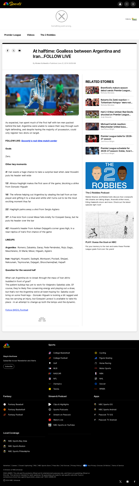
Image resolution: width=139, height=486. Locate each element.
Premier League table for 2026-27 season (116, 137)
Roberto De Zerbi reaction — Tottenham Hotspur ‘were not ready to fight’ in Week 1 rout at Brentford (116, 101)
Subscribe (8, 366)
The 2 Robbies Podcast (98, 192)
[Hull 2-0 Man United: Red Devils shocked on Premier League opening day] (92, 114)
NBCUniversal (18, 470)
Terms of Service (118, 465)
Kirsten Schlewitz (42, 63)
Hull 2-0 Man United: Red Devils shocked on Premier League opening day (117, 113)
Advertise (6, 465)
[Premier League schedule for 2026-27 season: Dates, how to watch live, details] (92, 150)
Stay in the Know (10, 356)
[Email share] (19, 50)
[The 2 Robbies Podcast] (110, 175)
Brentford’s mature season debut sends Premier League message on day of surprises (115, 89)
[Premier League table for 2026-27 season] (92, 138)
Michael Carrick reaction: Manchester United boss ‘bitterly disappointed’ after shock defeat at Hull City (114, 125)
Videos (30, 34)
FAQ (35, 465)
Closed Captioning (25, 465)
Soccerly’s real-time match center (39, 140)
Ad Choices (65, 465)
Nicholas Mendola (107, 93)
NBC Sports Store (44, 465)
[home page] (12, 4)
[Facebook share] (7, 50)
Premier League (12, 34)
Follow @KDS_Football (16, 310)
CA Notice (106, 465)
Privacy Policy (76, 465)
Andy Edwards (106, 117)
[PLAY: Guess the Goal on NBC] (110, 225)
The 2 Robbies (48, 34)
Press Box (56, 465)
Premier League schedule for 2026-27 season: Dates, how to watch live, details (117, 149)
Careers (14, 465)
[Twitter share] (13, 50)
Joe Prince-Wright (107, 129)
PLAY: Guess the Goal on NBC (101, 242)
